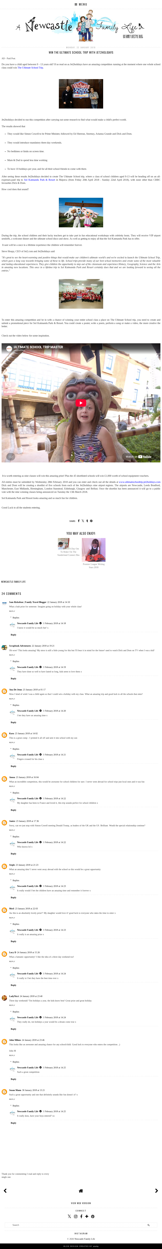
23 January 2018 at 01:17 (34, 689)
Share (6, 586)
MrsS (11, 908)
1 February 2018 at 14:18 (54, 623)
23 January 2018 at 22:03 (26, 908)
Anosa (12, 777)
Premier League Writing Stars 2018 (94, 566)
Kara (11, 733)
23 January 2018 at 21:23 (27, 865)
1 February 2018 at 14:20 (54, 711)
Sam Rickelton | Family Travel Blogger (27, 602)
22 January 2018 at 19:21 (43, 646)
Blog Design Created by (81, 1246)
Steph (12, 865)
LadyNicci (14, 996)
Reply (12, 611)
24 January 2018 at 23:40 (31, 996)
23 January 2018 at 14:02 (26, 733)
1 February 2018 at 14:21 (54, 754)
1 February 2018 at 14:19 (54, 667)
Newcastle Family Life (27, 623)
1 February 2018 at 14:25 (54, 1067)
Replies (16, 617)
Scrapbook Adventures (20, 646)
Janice (12, 821)
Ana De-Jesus (15, 689)
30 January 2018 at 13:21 (33, 1090)
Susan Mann (15, 1090)
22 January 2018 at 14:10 (58, 602)
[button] (81, 4)
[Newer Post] (5, 1190)
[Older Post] (156, 1190)
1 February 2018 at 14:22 (54, 798)
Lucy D (12, 952)
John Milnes (15, 1040)
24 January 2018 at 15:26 (28, 952)
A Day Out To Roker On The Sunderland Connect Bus (68, 551)
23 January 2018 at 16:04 (27, 777)
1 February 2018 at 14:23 (54, 886)
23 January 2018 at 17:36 (27, 821)
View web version (81, 1203)
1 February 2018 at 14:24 (54, 973)
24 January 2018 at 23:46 (33, 1040)
